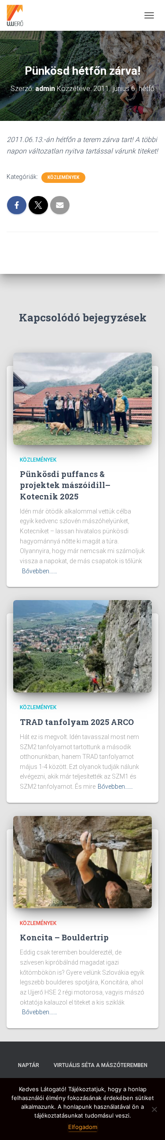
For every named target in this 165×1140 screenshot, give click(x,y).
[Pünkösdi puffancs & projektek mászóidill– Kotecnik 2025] (82, 398)
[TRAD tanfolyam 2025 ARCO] (82, 645)
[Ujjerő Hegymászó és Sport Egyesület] (18, 15)
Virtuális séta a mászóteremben (100, 1065)
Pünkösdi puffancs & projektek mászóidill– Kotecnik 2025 (65, 485)
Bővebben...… (39, 571)
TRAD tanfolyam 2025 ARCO (77, 722)
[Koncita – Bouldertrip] (82, 861)
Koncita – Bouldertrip (64, 937)
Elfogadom (82, 1126)
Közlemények (63, 177)
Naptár (28, 1065)
